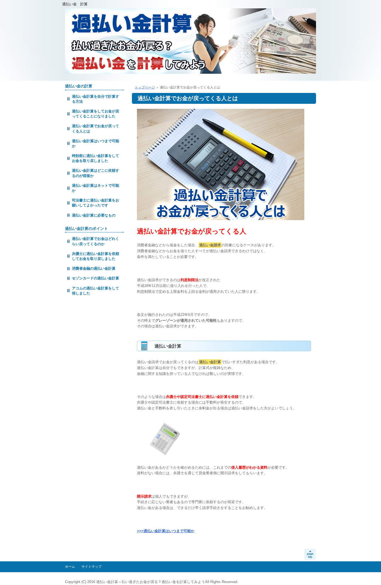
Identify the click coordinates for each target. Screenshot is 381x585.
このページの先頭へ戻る (310, 554)
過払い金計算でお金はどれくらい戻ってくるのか (95, 241)
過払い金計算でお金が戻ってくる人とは (95, 128)
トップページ (145, 87)
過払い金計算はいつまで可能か (95, 143)
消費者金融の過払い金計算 (93, 268)
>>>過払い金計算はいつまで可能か (165, 531)
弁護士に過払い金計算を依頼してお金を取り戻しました (95, 256)
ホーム (70, 567)
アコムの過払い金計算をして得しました (95, 290)
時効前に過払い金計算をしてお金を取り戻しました (95, 158)
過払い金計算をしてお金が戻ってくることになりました (95, 113)
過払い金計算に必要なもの (93, 215)
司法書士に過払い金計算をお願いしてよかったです (95, 202)
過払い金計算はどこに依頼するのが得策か (95, 173)
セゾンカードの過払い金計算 (95, 278)
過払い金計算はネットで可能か (95, 188)
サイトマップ (91, 567)
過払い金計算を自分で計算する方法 (95, 99)
